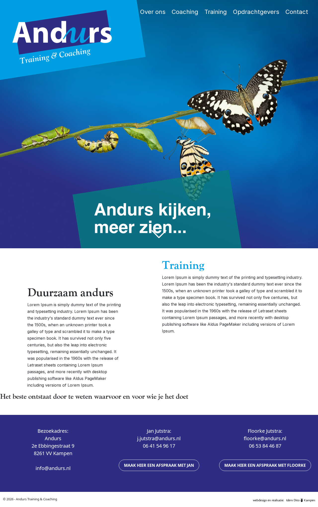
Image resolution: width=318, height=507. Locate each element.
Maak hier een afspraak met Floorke (265, 465)
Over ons (152, 11)
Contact (296, 11)
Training (215, 11)
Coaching (185, 11)
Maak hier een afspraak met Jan (159, 465)
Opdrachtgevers (256, 11)
